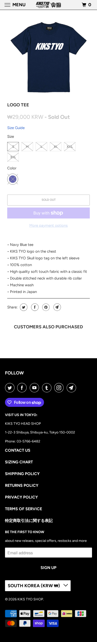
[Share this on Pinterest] (45, 307)
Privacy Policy (21, 497)
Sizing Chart (19, 462)
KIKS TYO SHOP (30, 599)
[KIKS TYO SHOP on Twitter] (10, 387)
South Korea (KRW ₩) (34, 585)
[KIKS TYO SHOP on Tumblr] (47, 387)
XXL (70, 146)
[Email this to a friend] (56, 307)
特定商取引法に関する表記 (29, 520)
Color (11, 168)
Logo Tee (18, 105)
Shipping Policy (22, 473)
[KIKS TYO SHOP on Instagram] (60, 387)
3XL (13, 157)
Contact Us (17, 450)
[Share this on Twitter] (23, 307)
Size (10, 136)
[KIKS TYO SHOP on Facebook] (23, 387)
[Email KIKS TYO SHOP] (72, 387)
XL (56, 146)
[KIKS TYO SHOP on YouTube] (35, 387)
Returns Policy (21, 485)
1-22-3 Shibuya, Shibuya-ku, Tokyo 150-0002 (40, 432)
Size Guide (16, 128)
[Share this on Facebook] (34, 307)
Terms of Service (23, 508)
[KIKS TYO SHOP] (48, 5)
